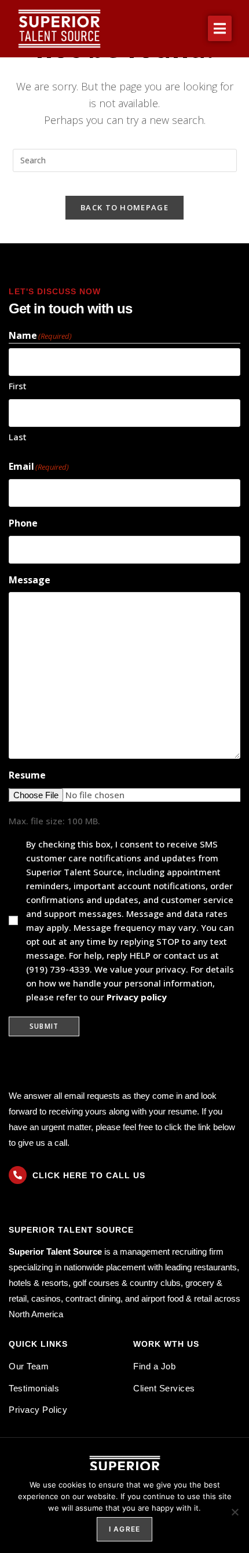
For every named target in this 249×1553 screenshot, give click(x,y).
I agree (124, 1529)
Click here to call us (88, 1175)
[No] (234, 1512)
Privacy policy (137, 997)
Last (18, 437)
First (18, 386)
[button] (220, 28)
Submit (44, 1026)
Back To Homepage (124, 207)
